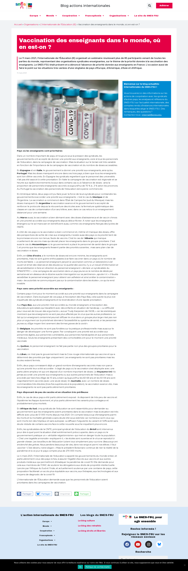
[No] (184, 565)
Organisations (117, 16)
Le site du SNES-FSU (146, 16)
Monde (50, 16)
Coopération (69, 16)
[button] (149, 5)
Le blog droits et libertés (92, 530)
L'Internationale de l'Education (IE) (58, 24)
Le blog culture (86, 520)
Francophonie (93, 16)
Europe (34, 16)
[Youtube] (137, 544)
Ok (80, 567)
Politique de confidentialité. (98, 567)
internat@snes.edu (152, 115)
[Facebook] (127, 544)
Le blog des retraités (89, 525)
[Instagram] (148, 544)
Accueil (18, 24)
